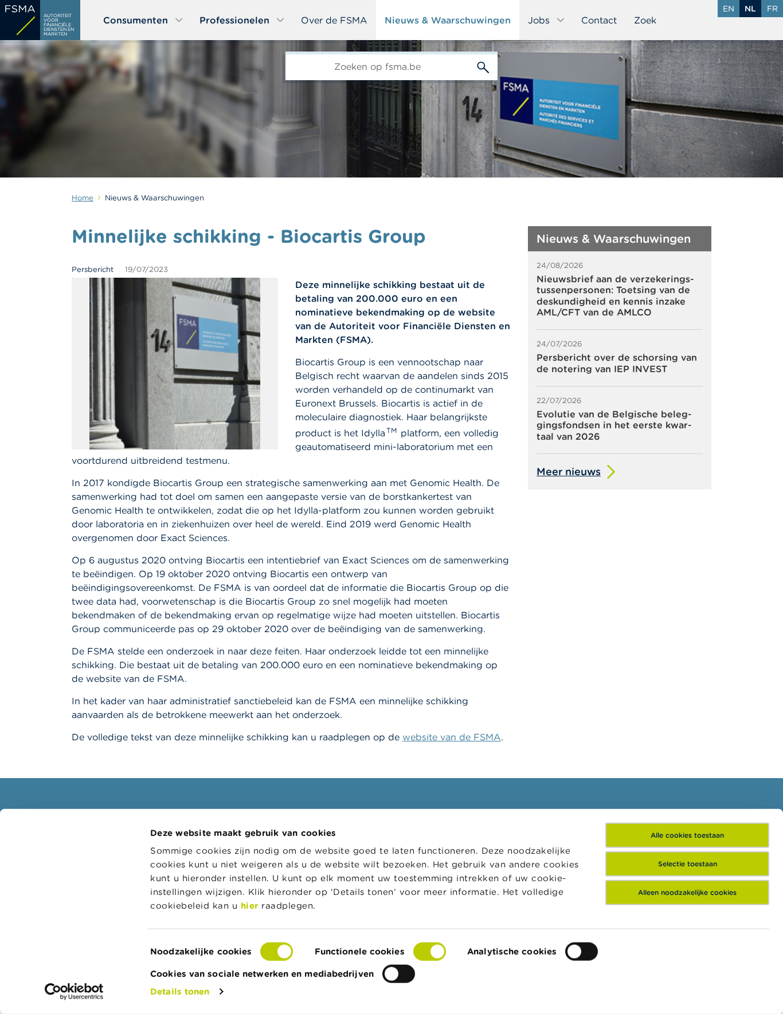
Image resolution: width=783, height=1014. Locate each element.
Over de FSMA (334, 20)
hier (251, 905)
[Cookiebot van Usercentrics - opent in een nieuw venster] (74, 991)
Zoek (645, 20)
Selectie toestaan (687, 863)
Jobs (539, 20)
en (728, 8)
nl (750, 8)
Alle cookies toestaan (687, 835)
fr (772, 8)
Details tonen (179, 991)
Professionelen (234, 20)
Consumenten (135, 20)
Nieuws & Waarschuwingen (448, 20)
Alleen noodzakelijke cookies (687, 892)
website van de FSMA (451, 737)
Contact (599, 20)
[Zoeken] (483, 66)
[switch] (429, 951)
